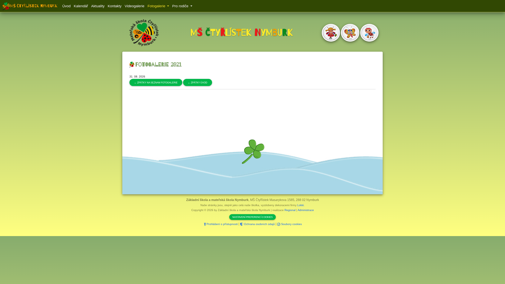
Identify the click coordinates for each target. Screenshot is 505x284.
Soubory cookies (291, 224)
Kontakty (115, 6)
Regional (290, 210)
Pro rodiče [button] (180, 6)
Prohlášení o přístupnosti (222, 224)
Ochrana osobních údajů (259, 224)
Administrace (306, 210)
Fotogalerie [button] (157, 6)
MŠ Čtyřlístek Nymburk (34, 6)
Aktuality (98, 6)
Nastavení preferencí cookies (252, 217)
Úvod (66, 6)
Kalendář (81, 6)
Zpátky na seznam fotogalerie (156, 82)
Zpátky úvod (197, 82)
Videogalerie (134, 6)
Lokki (300, 205)
